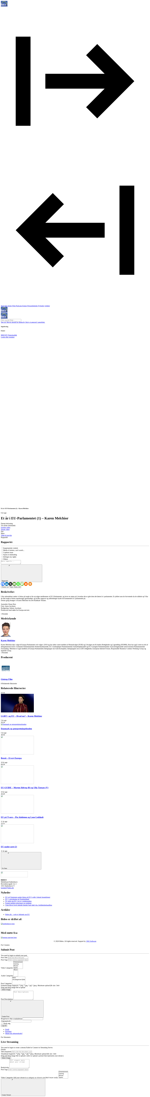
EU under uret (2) (9, 847)
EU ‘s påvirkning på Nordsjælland (17, 899)
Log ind (4, 1025)
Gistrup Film (7, 679)
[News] (18, 978)
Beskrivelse (5, 1067)
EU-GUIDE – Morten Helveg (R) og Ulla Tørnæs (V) (24, 787)
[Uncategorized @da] (18, 980)
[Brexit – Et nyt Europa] (17, 754)
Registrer (8, 1031)
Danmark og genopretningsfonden (16, 728)
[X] (10, 584)
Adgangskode (6, 1021)
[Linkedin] (7, 584)
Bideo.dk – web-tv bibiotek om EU (17, 914)
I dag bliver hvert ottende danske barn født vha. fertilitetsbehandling (28, 905)
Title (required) (6, 1052)
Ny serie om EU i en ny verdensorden (18, 901)
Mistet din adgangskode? (14, 1033)
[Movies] (18, 966)
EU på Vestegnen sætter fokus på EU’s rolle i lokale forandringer (27, 897)
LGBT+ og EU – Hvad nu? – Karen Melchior (21, 716)
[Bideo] (4, 6)
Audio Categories (7, 976)
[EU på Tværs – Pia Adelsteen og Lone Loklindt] (17, 813)
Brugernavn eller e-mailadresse (11, 1019)
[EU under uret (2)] (17, 842)
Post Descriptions (7, 999)
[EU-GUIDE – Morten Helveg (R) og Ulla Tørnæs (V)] (17, 783)
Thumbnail (4, 1054)
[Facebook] (3, 584)
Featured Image (6, 985)
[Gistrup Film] (6, 675)
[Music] (16, 970)
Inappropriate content (10, 548)
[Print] (26, 584)
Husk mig (7, 1023)
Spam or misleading (10, 555)
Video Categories (7, 968)
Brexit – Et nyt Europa (11, 758)
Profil (7, 1029)
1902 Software (91, 941)
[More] (30, 584)
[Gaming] (18, 964)
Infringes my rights (9, 557)
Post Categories (6, 983)
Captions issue (8, 552)
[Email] (14, 584)
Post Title (4, 957)
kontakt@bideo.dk (7, 888)
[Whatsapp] (18, 584)
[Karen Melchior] (6, 636)
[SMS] (22, 584)
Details (3, 1049)
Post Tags (4, 960)
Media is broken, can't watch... (13, 550)
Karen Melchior (8, 640)
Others (5, 559)
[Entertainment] (18, 962)
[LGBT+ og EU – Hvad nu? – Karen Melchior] (17, 712)
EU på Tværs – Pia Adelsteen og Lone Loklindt (22, 817)
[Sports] (18, 968)
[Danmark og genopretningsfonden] (13, 724)
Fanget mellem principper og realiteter (18, 903)
